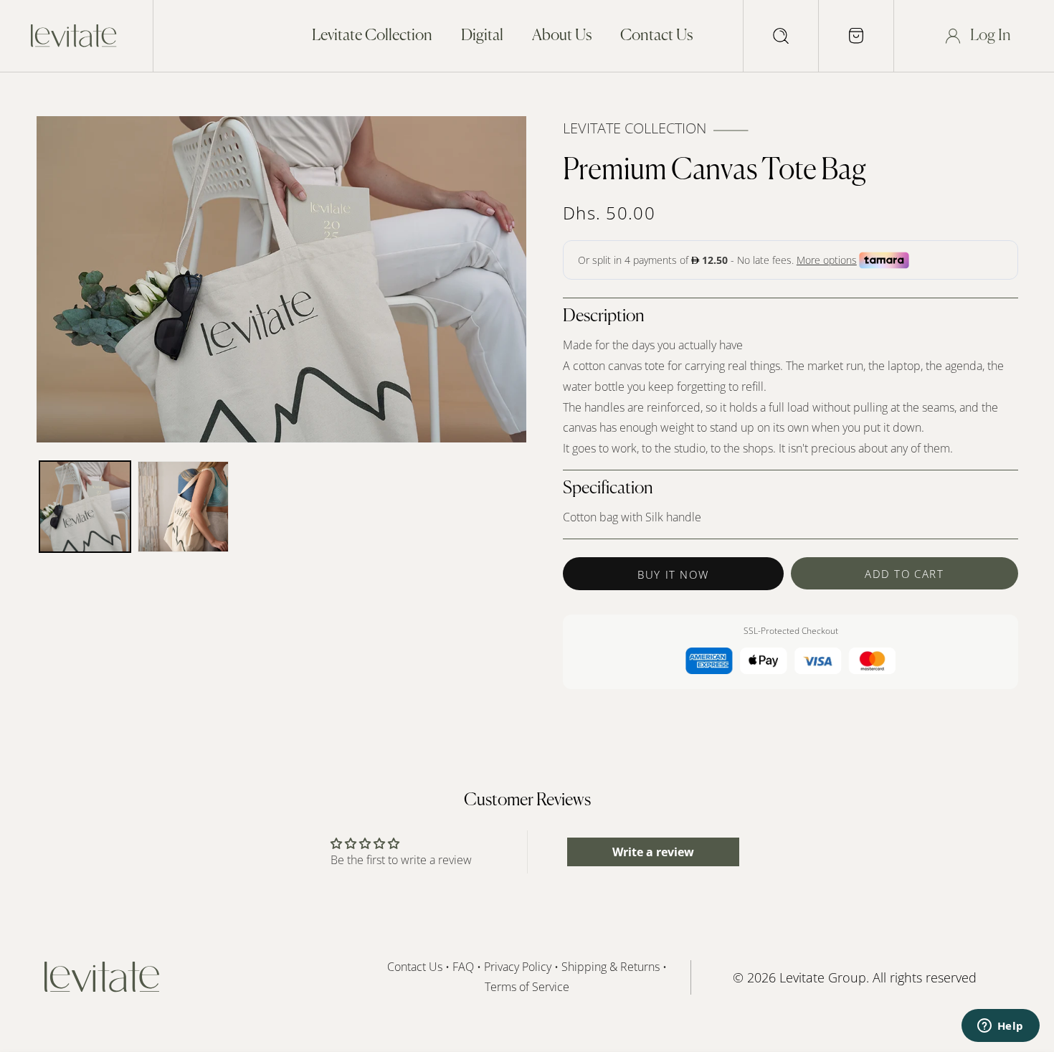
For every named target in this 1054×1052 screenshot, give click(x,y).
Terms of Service (527, 987)
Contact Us (414, 967)
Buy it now (672, 574)
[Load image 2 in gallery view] (183, 506)
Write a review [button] (653, 852)
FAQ (463, 967)
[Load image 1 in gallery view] (84, 506)
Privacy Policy (517, 967)
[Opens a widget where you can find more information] (1000, 1027)
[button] (781, 36)
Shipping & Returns (612, 967)
